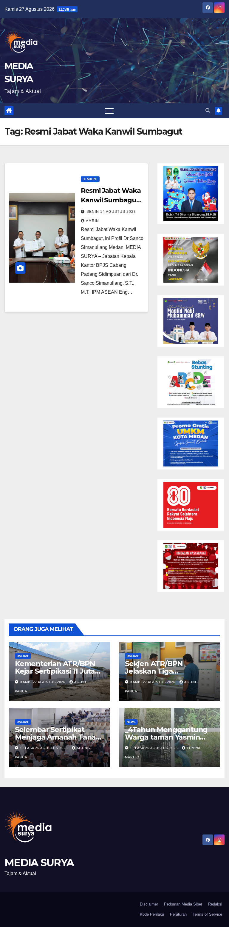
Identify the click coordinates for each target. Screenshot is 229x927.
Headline (90, 179)
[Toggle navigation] (109, 111)
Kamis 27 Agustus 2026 (43, 682)
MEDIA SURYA (39, 862)
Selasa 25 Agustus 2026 (44, 748)
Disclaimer (149, 904)
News (131, 721)
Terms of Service (207, 914)
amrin (92, 221)
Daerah (23, 655)
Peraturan (178, 914)
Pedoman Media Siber (183, 904)
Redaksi (215, 904)
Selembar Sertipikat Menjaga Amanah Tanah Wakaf (57, 737)
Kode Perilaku (152, 914)
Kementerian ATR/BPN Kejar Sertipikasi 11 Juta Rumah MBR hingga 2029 (59, 671)
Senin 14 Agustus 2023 (111, 212)
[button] (207, 110)
